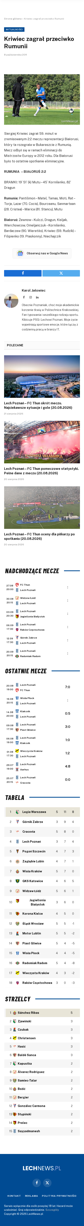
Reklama (31, 1195)
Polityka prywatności (59, 1195)
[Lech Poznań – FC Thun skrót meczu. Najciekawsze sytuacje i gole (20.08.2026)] (42, 376)
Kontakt (14, 1195)
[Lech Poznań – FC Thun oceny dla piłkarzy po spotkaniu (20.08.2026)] (42, 507)
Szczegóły (52, 1209)
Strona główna (13, 18)
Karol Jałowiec (34, 290)
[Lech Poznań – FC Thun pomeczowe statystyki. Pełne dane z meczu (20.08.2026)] (42, 442)
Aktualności (14, 29)
